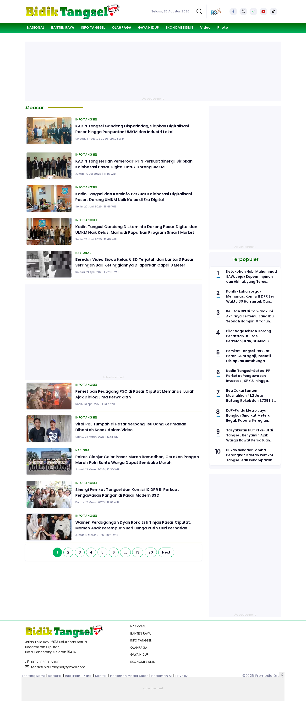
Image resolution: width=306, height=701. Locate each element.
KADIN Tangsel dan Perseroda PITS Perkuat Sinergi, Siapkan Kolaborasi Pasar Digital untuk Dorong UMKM (133, 164)
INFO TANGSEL (93, 27)
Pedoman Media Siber (129, 676)
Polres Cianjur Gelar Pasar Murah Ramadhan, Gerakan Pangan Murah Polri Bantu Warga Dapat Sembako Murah (137, 459)
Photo (222, 27)
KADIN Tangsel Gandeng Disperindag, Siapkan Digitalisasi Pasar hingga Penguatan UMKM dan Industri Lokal (132, 129)
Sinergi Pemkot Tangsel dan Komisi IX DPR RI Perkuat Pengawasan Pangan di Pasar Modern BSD (127, 492)
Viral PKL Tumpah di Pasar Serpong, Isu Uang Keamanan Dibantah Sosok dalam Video (130, 427)
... (125, 552)
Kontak (101, 676)
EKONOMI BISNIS (179, 27)
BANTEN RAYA (62, 27)
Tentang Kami (33, 676)
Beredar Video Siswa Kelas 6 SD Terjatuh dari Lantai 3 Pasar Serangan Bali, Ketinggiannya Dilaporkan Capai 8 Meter (134, 262)
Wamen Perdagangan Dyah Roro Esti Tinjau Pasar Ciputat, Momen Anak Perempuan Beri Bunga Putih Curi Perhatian (133, 525)
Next (166, 552)
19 (137, 552)
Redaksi (55, 676)
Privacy (181, 676)
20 (150, 552)
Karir (88, 676)
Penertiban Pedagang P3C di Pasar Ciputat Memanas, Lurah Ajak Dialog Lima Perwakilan (135, 394)
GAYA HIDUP (148, 27)
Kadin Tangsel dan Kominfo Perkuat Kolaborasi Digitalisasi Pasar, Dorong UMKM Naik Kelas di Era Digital (133, 196)
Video (205, 27)
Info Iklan (72, 676)
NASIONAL (35, 27)
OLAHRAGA (121, 27)
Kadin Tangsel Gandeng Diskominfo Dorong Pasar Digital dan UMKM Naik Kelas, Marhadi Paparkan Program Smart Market (136, 229)
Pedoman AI (161, 676)
